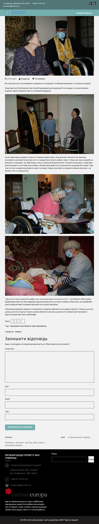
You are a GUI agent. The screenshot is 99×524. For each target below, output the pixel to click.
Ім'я (7, 386)
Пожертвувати (84, 13)
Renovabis (32, 314)
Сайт (7, 412)
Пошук (54, 454)
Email (8, 399)
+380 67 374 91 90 (19, 479)
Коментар (10, 349)
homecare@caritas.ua (21, 485)
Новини (18, 332)
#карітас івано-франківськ (35, 326)
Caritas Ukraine (39, 312)
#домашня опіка (17, 326)
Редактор (25, 79)
